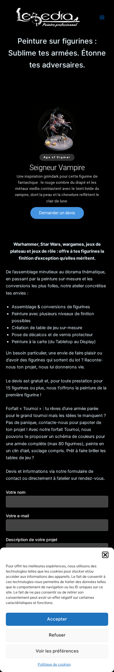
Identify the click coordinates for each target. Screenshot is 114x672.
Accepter (57, 619)
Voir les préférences (57, 651)
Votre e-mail (17, 515)
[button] (105, 555)
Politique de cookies (54, 664)
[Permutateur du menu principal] (102, 17)
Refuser (57, 635)
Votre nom (15, 492)
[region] (57, 161)
